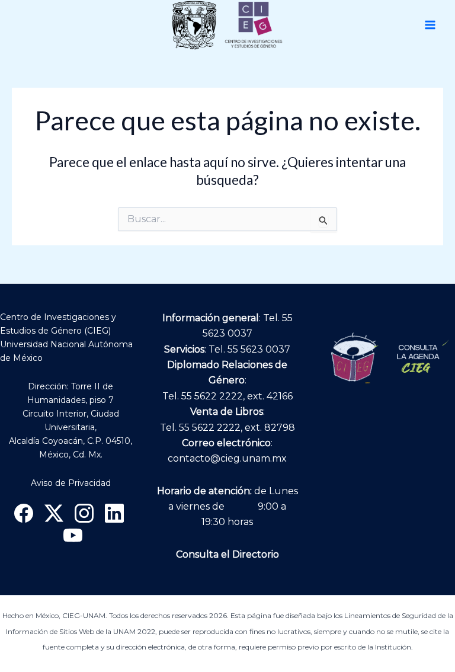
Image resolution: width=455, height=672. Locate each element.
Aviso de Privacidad (71, 483)
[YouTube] (73, 535)
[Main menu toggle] (430, 25)
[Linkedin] (114, 513)
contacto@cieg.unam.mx (227, 458)
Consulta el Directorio (227, 554)
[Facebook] (23, 513)
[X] (54, 513)
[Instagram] (84, 513)
